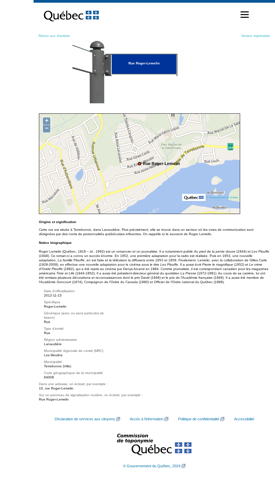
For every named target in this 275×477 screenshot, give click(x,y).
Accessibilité (244, 419)
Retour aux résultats (54, 36)
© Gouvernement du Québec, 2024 (151, 466)
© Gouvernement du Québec (222, 197)
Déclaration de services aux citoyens (85, 419)
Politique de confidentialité (198, 419)
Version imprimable (255, 36)
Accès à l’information (146, 419)
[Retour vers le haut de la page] (258, 440)
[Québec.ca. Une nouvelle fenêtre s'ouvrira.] (71, 15)
